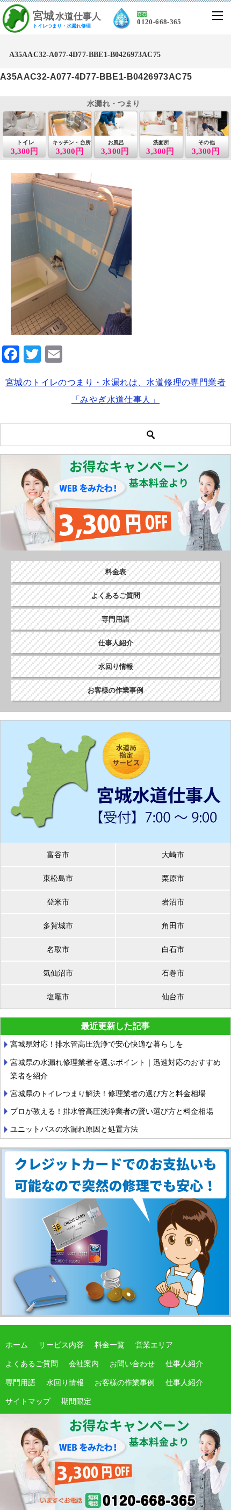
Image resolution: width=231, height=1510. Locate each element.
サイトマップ (27, 1401)
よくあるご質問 (115, 595)
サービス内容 (61, 1344)
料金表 (115, 572)
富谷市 (58, 854)
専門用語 (115, 619)
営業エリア (154, 1344)
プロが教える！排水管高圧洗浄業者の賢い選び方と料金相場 (111, 1111)
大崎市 (173, 854)
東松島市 (58, 878)
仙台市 (173, 996)
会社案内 (84, 1363)
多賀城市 (58, 925)
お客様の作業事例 (115, 690)
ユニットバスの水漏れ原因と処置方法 (74, 1129)
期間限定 (76, 1401)
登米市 (58, 902)
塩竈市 (58, 996)
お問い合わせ (132, 1363)
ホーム (16, 1344)
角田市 (173, 925)
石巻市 (173, 973)
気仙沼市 (58, 973)
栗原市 (173, 878)
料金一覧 (110, 1344)
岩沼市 (173, 902)
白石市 (173, 949)
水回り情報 (115, 666)
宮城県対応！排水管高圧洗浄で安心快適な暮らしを (96, 1044)
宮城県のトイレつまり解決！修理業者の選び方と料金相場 (108, 1093)
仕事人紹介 (115, 643)
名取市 (58, 949)
